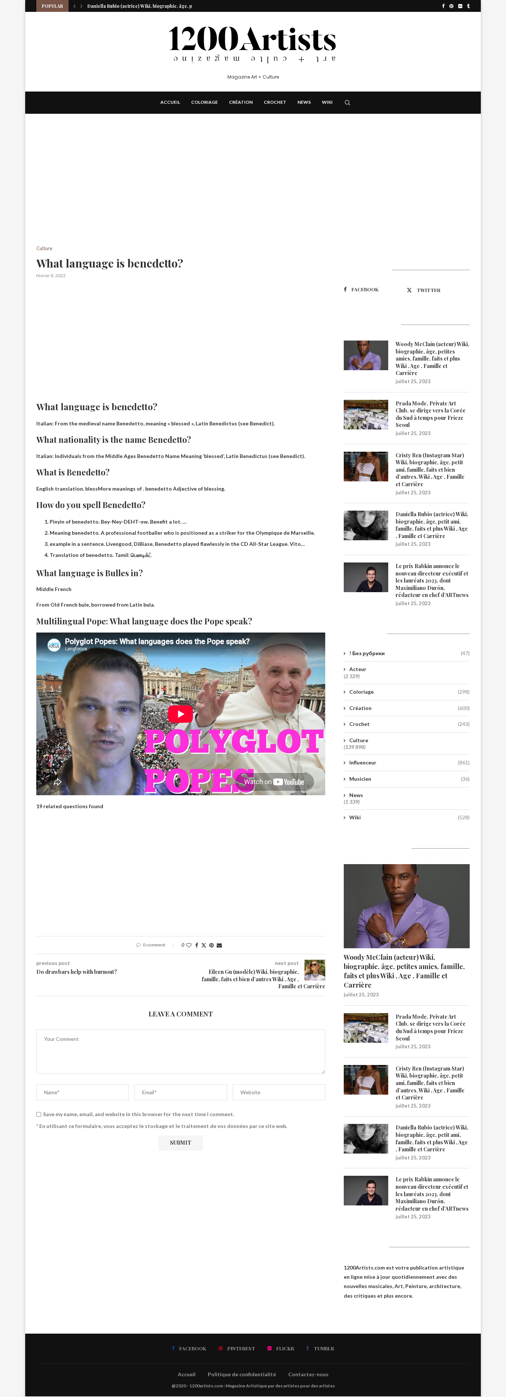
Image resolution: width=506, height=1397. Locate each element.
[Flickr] (460, 6)
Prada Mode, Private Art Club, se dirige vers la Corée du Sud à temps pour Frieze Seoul (431, 414)
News (304, 102)
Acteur (357, 669)
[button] (74, 6)
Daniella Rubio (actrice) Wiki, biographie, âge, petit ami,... (149, 6)
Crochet (275, 102)
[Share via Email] (219, 945)
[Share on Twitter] (203, 945)
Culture (358, 740)
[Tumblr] (468, 6)
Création (241, 102)
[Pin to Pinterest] (211, 945)
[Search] (347, 102)
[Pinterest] (451, 6)
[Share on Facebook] (196, 945)
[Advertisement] (180, 191)
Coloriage (204, 102)
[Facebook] (443, 6)
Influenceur (409, 762)
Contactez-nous (308, 1374)
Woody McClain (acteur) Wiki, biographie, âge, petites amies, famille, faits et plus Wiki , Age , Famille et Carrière (432, 358)
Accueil (170, 102)
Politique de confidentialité (242, 1374)
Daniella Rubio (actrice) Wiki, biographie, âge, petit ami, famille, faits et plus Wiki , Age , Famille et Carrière (432, 525)
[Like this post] (189, 945)
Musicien (409, 779)
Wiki (327, 102)
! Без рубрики (409, 653)
